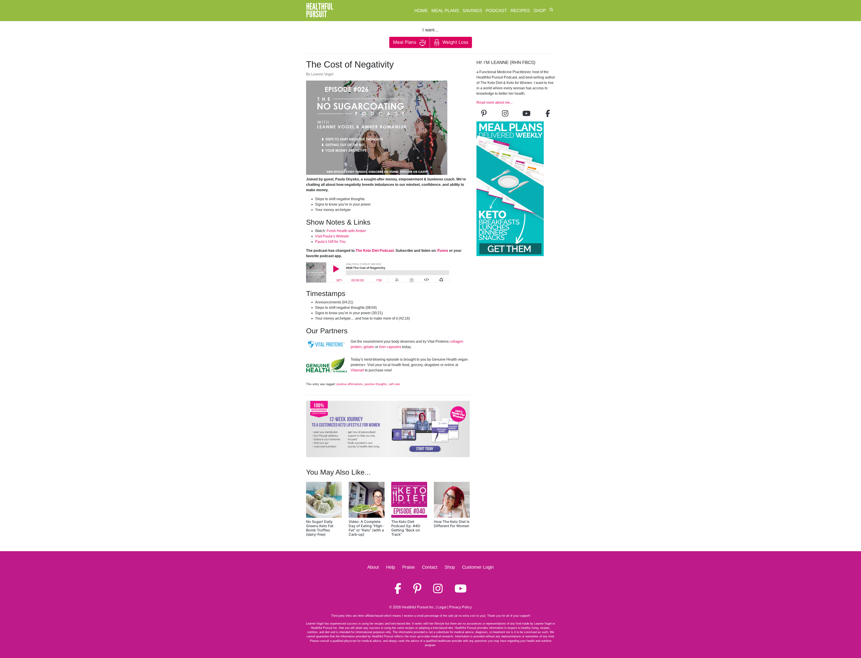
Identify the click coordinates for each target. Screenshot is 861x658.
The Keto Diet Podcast (375, 250)
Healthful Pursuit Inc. (418, 607)
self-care (394, 384)
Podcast (496, 10)
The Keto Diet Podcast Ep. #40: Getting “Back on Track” (406, 528)
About (373, 567)
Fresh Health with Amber (346, 231)
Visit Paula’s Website (332, 236)
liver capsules (390, 347)
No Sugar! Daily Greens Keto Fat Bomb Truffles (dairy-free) (319, 528)
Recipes (520, 10)
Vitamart (357, 370)
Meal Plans (445, 10)
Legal (441, 607)
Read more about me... (494, 102)
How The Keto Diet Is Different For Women (452, 523)
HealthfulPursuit (319, 10)
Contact (429, 567)
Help (390, 567)
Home (421, 10)
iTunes (442, 250)
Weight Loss (454, 42)
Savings (472, 10)
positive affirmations (350, 384)
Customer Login (478, 567)
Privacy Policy (460, 607)
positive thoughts (376, 384)
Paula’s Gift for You (330, 241)
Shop (539, 10)
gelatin (368, 347)
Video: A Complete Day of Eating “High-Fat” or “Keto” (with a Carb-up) (366, 528)
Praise (408, 567)
